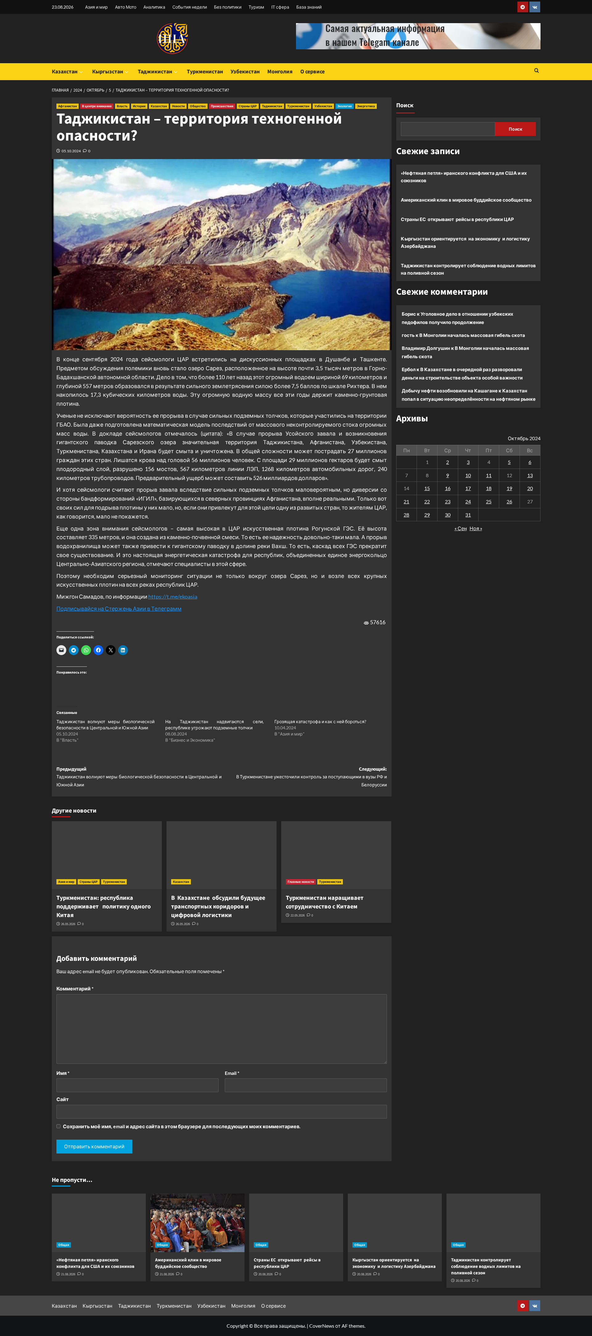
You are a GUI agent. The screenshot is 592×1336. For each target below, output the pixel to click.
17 (468, 488)
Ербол (409, 369)
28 (406, 514)
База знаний (309, 7)
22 (427, 501)
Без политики (227, 7)
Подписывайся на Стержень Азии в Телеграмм (119, 608)
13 (530, 475)
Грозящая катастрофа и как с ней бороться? (320, 721)
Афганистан (67, 106)
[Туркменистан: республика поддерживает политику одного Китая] (107, 855)
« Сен (460, 528)
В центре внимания (97, 106)
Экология (344, 106)
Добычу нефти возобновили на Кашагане (450, 390)
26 (509, 501)
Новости (178, 106)
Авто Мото (125, 7)
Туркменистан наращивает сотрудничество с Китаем (325, 902)
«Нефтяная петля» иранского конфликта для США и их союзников (464, 176)
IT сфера (280, 7)
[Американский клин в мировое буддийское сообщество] (197, 1223)
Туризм (256, 7)
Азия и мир (96, 7)
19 (509, 488)
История (139, 106)
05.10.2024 (71, 151)
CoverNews (321, 1326)
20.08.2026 (265, 1274)
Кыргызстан (107, 72)
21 (406, 501)
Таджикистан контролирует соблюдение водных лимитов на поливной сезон (468, 269)
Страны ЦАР (248, 106)
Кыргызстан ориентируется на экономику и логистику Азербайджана (465, 242)
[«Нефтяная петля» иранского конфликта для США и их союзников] (99, 1223)
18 (488, 488)
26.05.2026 (68, 924)
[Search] (537, 71)
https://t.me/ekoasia (172, 596)
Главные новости (301, 881)
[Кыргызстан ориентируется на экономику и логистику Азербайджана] (395, 1223)
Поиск (404, 105)
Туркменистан (205, 72)
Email (232, 1073)
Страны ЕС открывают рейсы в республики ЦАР (457, 219)
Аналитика (154, 7)
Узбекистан (245, 72)
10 (468, 475)
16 (447, 488)
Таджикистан (155, 72)
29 (427, 514)
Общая (63, 1245)
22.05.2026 (297, 915)
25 (488, 501)
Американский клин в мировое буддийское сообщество (466, 200)
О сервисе (312, 72)
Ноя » (476, 528)
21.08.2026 (68, 1274)
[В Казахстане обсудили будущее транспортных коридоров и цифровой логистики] (221, 855)
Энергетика (366, 106)
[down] (80, 72)
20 (530, 488)
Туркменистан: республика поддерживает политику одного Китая (103, 907)
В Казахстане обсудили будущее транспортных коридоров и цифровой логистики (218, 907)
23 (447, 501)
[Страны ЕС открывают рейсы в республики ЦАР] (296, 1223)
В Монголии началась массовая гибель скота (472, 335)
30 (447, 514)
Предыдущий (139, 777)
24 (468, 501)
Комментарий (74, 988)
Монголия (280, 72)
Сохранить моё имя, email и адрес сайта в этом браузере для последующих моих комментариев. (182, 1126)
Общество (198, 106)
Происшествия (222, 106)
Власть (122, 106)
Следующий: (311, 777)
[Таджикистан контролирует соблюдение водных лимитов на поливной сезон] (493, 1223)
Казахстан (64, 72)
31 (468, 514)
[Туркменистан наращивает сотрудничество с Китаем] (336, 855)
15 (427, 488)
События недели (189, 7)
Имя (62, 1073)
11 (488, 475)
